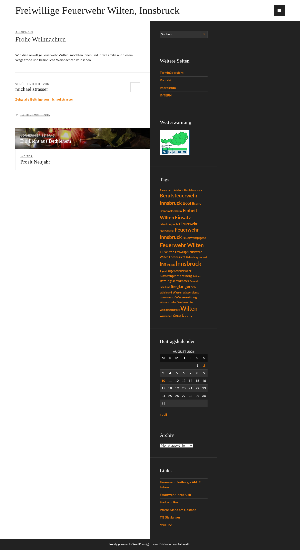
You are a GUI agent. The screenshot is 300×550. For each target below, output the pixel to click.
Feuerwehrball (167, 231)
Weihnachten (185, 302)
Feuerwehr (189, 224)
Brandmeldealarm (171, 211)
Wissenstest (166, 316)
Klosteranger (168, 276)
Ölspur (177, 316)
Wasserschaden (168, 302)
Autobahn (178, 190)
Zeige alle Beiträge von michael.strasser (44, 99)
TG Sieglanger (170, 517)
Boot (187, 204)
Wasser (177, 292)
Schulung (165, 287)
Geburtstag (192, 257)
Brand (196, 203)
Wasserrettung (186, 297)
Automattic (184, 544)
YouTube (166, 525)
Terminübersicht (171, 72)
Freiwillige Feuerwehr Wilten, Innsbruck (97, 10)
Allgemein (24, 32)
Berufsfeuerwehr (193, 190)
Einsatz (183, 217)
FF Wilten (167, 252)
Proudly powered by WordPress (127, 544)
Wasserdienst (191, 292)
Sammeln (194, 281)
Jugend (163, 271)
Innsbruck (188, 264)
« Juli (163, 414)
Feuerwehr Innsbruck (175, 494)
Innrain (171, 265)
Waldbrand (166, 292)
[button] (279, 10)
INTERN (166, 95)
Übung (187, 315)
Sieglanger (181, 287)
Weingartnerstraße (170, 310)
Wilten (189, 309)
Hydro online (169, 502)
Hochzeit (203, 257)
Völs (193, 287)
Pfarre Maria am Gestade (178, 510)
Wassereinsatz (167, 298)
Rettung (197, 276)
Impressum (168, 88)
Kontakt (165, 80)
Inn (163, 264)
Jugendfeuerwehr (179, 271)
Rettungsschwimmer (174, 281)
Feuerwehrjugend (194, 238)
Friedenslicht (177, 257)
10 (163, 380)
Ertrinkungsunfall (170, 224)
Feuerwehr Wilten (182, 245)
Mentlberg (184, 276)
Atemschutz (166, 190)
